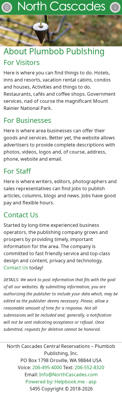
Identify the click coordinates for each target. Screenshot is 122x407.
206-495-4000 (47, 367)
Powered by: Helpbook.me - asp (61, 381)
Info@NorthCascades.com (68, 374)
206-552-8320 (89, 367)
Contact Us (16, 267)
